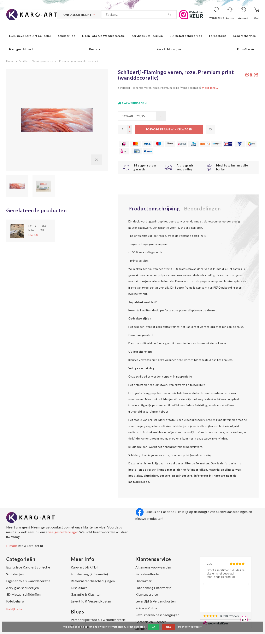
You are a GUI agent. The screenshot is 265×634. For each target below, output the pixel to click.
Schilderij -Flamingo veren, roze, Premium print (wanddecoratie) (58, 61)
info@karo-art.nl (30, 546)
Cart (256, 18)
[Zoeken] (172, 14)
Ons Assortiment (77, 14)
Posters (94, 49)
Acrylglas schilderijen (147, 36)
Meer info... (210, 87)
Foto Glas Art (246, 49)
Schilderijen (66, 36)
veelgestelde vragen (63, 532)
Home (10, 61)
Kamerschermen (244, 36)
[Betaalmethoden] (124, 144)
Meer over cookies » (190, 626)
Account (243, 18)
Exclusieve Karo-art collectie (30, 36)
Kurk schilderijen (169, 49)
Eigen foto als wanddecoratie (103, 36)
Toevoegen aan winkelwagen (169, 129)
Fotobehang (217, 36)
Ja (153, 626)
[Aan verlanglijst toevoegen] (210, 129)
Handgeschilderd (21, 49)
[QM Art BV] (31, 14)
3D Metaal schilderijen (186, 36)
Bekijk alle (14, 609)
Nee (168, 626)
